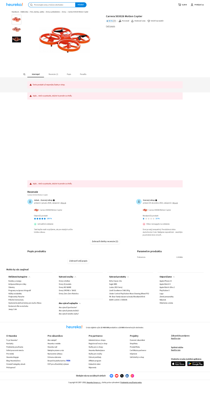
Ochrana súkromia (54, 357)
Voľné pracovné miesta (15, 350)
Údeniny (11, 287)
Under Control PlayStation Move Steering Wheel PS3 (129, 293)
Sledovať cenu (139, 21)
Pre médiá (10, 354)
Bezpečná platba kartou (57, 361)
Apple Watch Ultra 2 (167, 287)
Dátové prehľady (95, 357)
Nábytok (163, 300)
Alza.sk (63, 203)
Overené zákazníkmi (137, 340)
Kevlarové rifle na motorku (18, 306)
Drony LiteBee (64, 281)
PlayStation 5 (165, 290)
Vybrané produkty (117, 276)
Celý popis (110, 26)
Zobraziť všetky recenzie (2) (105, 241)
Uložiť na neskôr (157, 21)
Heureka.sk (15, 12)
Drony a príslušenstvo (53, 12)
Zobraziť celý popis (78, 260)
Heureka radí (52, 347)
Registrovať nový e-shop (98, 343)
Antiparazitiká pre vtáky (17, 284)
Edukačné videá (94, 364)
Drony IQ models (65, 284)
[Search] (24, 74)
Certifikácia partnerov (138, 350)
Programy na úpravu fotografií (19, 290)
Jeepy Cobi (12, 309)
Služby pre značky (95, 354)
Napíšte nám (175, 338)
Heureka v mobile (54, 343)
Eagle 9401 (113, 284)
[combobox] (51, 4)
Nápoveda (92, 367)
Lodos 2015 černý (115, 287)
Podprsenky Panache (16, 297)
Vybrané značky (66, 276)
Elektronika (24, 12)
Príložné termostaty (16, 300)
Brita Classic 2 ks (115, 281)
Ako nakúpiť (52, 340)
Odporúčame (166, 276)
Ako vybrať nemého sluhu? (69, 314)
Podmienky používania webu (131, 382)
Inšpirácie (133, 354)
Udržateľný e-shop (137, 357)
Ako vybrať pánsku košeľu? (69, 311)
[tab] (35, 74)
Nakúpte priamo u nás (56, 350)
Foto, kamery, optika (37, 12)
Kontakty (9, 343)
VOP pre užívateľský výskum (58, 364)
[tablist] (87, 74)
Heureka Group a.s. (94, 382)
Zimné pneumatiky (167, 297)
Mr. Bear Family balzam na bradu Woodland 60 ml (127, 297)
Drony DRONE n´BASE (67, 290)
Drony (64, 12)
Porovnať (125, 21)
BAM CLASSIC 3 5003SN (118, 300)
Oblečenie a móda (166, 303)
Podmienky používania (14, 347)
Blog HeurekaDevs (13, 361)
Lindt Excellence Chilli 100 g (119, 290)
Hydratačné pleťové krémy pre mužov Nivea (24, 303)
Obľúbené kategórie (17, 276)
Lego (161, 293)
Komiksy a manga (14, 281)
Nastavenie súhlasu (55, 354)
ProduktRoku (135, 347)
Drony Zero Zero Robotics (69, 293)
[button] (35, 74)
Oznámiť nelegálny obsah (15, 364)
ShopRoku (134, 343)
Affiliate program (95, 361)
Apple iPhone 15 (166, 281)
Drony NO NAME (65, 287)
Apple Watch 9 (165, 284)
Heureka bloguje (12, 357)
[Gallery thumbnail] (16, 19)
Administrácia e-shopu (97, 340)
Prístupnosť (10, 367)
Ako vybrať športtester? (68, 307)
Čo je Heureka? (12, 340)
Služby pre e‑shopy (96, 347)
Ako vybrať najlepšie (68, 303)
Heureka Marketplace (97, 350)
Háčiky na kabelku (15, 293)
